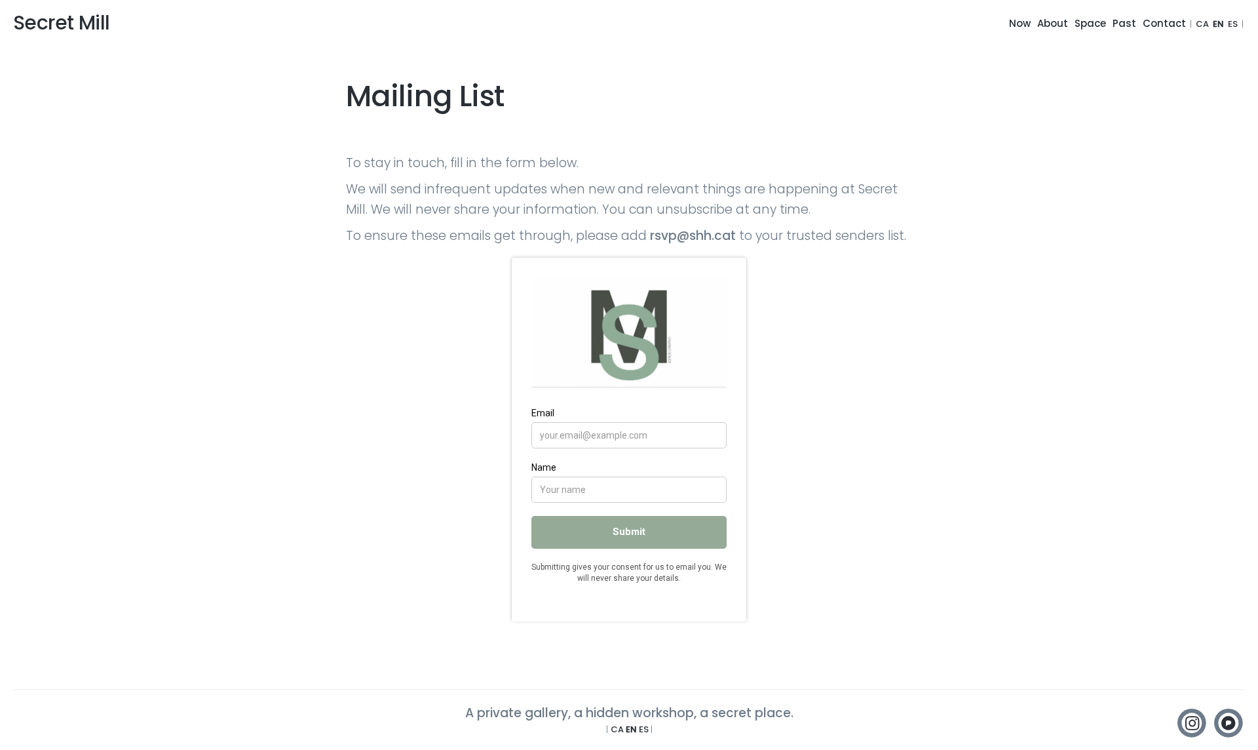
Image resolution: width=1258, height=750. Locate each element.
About (1052, 23)
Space (1090, 23)
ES (1233, 24)
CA (1202, 24)
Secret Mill (61, 23)
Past (1124, 23)
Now (1020, 23)
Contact (1164, 23)
